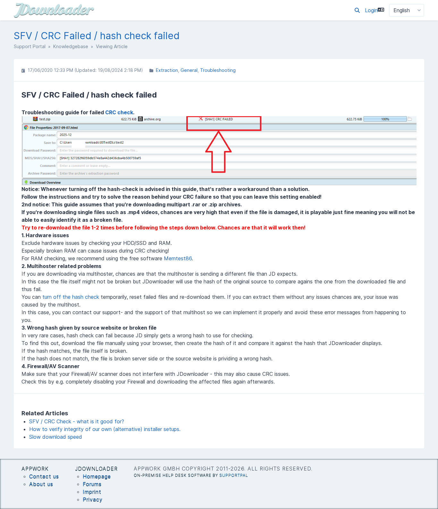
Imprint (92, 491)
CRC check (119, 112)
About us (41, 484)
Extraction (167, 70)
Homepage (97, 476)
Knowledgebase (70, 46)
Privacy (93, 499)
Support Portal (30, 46)
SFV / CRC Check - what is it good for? (76, 421)
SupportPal (233, 475)
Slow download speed (55, 437)
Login (371, 10)
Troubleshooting (218, 70)
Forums (92, 484)
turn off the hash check (70, 297)
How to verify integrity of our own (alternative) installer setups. (105, 429)
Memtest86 (178, 258)
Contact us (44, 476)
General (189, 70)
